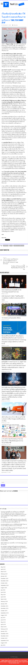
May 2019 (3, 622)
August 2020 (4, 587)
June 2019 (3, 619)
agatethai (6, 245)
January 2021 (4, 576)
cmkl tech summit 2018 (19, 245)
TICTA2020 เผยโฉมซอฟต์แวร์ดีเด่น (11, 318)
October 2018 (4, 638)
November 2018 (4, 636)
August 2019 (4, 615)
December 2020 (4, 578)
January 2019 (4, 631)
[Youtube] (16, 657)
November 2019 (4, 608)
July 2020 (3, 590)
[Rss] (11, 657)
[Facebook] (12, 657)
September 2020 (5, 585)
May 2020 (3, 594)
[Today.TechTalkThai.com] (14, 4)
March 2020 (3, 599)
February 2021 (4, 574)
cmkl (11, 245)
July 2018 (3, 645)
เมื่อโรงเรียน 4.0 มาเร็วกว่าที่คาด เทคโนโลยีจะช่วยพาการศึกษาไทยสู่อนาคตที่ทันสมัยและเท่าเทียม (14, 419)
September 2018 (5, 640)
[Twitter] (13, 657)
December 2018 (4, 633)
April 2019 (3, 624)
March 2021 (3, 571)
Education (16, 25)
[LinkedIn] (15, 657)
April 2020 (3, 596)
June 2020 (3, 592)
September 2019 (5, 613)
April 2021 (3, 569)
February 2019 (4, 629)
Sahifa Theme (4, 660)
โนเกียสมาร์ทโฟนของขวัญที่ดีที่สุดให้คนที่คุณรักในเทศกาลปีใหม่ (18, 267)
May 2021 (3, 567)
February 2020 (4, 601)
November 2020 (4, 580)
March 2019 (3, 626)
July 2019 (3, 617)
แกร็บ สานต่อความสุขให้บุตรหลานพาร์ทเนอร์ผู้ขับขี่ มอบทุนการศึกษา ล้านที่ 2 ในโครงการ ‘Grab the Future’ (10, 260)
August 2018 (4, 642)
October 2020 (4, 583)
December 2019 (4, 606)
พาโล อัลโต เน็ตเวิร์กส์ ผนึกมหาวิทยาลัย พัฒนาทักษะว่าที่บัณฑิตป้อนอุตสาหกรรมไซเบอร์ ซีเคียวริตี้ (12, 440)
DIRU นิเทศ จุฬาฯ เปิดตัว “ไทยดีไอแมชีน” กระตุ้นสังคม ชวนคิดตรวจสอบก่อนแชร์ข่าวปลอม (13, 298)
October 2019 (4, 610)
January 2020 (4, 603)
